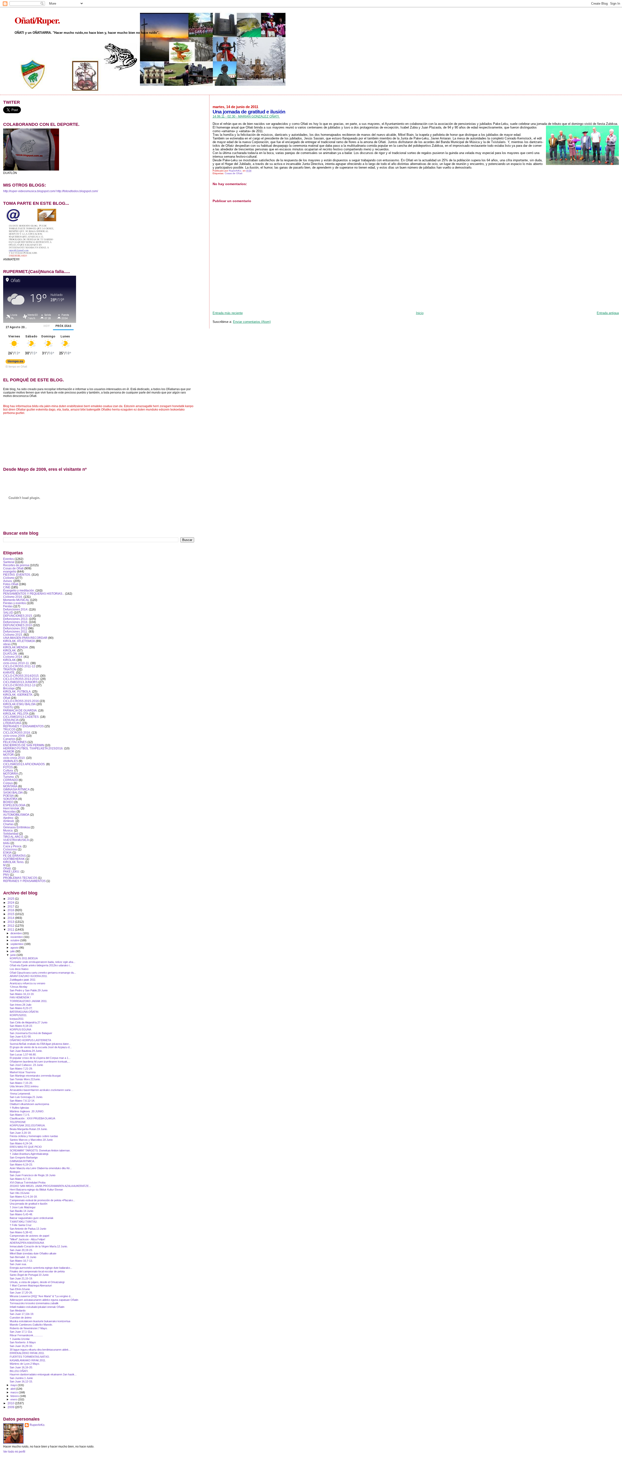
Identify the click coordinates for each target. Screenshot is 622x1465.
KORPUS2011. (18, 1015)
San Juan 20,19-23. (21, 1250)
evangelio (9, 571)
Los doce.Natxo (19, 969)
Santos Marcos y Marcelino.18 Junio (31, 1139)
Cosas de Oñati (233, 173)
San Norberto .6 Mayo (23, 1342)
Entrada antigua (608, 313)
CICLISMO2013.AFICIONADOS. (24, 764)
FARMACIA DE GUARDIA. (20, 710)
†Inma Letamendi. (20, 1093)
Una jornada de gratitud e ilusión (28, 1203)
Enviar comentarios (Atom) (252, 322)
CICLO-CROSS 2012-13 (19, 685)
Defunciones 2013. (15, 618)
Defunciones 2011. (15, 631)
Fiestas (8, 606)
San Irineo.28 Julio (20, 1004)
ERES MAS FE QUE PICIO (26, 1146)
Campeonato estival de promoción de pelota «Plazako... (42, 1200)
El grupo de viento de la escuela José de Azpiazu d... (41, 1047)
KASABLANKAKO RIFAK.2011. (28, 1360)
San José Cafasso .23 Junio (26, 1064)
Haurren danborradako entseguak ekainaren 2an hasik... (43, 1374)
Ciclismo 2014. (13, 656)
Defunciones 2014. (15, 609)
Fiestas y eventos (14, 603)
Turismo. (9, 776)
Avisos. (8, 581)
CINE (6, 587)
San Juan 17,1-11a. (21, 1331)
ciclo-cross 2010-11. (16, 663)
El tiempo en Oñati (16, 366)
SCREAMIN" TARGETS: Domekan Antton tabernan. (40, 1150)
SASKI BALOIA (13, 792)
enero (14, 1399)
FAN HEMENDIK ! (20, 997)
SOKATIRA (10, 798)
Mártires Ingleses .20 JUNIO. (27, 1111)
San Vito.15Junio (19, 1192)
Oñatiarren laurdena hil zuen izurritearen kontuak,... (40, 1061)
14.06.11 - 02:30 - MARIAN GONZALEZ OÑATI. (246, 116)
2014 (11, 917)
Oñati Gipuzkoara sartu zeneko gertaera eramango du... (43, 972)
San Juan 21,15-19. (21, 1278)
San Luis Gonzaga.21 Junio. (26, 1097)
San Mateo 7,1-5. (20, 1114)
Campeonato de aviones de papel (29, 1235)
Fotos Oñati (10, 584)
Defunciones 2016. (15, 622)
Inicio (419, 313)
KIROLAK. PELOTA (15, 713)
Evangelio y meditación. (19, 590)
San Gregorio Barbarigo (24, 1157)
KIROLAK (9, 659)
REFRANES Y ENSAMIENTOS (23, 726)
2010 (11, 1403)
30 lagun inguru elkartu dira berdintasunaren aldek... (40, 1349)
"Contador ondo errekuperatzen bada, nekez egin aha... (42, 961)
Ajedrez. (8, 817)
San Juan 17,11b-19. (22, 1313)
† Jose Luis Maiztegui (22, 1207)
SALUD (8, 612)
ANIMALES (10, 760)
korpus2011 (17, 1018)
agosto (14, 947)
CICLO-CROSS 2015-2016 (21, 701)
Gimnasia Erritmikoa (16, 827)
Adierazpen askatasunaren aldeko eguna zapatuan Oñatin (44, 1299)
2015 (11, 914)
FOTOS (8, 767)
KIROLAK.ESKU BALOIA (19, 704)
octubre (15, 940)
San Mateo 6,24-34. (21, 1143)
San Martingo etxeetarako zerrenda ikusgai (35, 1075)
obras (7, 644)
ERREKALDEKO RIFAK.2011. (27, 1353)
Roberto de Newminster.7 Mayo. (29, 1328)
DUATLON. (10, 653)
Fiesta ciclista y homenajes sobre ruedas (34, 1136)
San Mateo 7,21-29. (21, 1068)
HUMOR (8, 751)
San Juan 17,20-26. (21, 1292)
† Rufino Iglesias (19, 1107)
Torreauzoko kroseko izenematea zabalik (34, 1303)
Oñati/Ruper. (37, 20)
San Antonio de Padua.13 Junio (28, 1228)
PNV (6, 874)
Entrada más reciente (228, 313)
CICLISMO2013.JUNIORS (20, 682)
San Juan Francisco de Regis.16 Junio (32, 1175)
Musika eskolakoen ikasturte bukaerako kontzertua (40, 1321)
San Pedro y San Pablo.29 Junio (29, 990)
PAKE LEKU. (11, 871)
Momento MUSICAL (16, 599)
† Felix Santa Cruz (21, 1225)
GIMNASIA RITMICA (16, 789)
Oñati (6, 697)
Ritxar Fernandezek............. (26, 1335)
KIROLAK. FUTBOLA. (17, 691)
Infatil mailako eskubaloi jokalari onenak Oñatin (37, 1306)
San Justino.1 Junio (21, 1378)
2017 (11, 906)
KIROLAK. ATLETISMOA (19, 641)
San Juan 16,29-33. (21, 1346)
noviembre (17, 936)
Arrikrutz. (9, 820)
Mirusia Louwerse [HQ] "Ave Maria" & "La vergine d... (41, 1296)
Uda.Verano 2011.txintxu (24, 1086)
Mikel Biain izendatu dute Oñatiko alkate (33, 1253)
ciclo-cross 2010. (14, 757)
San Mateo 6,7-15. (20, 1178)
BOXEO (8, 802)
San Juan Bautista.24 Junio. (26, 1050)
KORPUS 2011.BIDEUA (24, 958)
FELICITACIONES (15, 742)
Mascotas (9, 811)
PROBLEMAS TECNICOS (20, 877)
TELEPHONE (18, 1122)
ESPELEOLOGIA (14, 805)
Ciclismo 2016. (13, 596)
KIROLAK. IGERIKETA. (18, 694)
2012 (11, 925)
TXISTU (8, 707)
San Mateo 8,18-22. (21, 1025)
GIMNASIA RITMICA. (22, 1161)
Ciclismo (9, 577)
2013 (11, 921)
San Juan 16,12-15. (21, 1381)
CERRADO (10, 779)
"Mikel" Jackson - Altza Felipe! (27, 1239)
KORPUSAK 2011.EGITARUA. (27, 1125)
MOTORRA (10, 773)
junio (13, 954)
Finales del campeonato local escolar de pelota (37, 1271)
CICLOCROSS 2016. (17, 732)
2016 (11, 910)
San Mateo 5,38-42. (21, 1232)
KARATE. (9, 672)
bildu (6, 843)
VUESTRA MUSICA (16, 839)
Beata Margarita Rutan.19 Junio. (29, 1129)
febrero (15, 1396)
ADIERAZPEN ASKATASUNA (27, 1242)
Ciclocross (10, 849)
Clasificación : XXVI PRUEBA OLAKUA (32, 1118)
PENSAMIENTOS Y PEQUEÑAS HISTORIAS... (33, 593)
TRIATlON (9, 669)
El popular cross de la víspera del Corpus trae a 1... (40, 1057)
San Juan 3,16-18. (20, 1132)
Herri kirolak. (11, 808)
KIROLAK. (10, 650)
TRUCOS (9, 729)
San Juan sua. (18, 1264)
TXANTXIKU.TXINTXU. (23, 1221)
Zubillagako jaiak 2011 (22, 979)
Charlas (8, 824)
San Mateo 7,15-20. (21, 1082)
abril (13, 1388)
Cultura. (8, 770)
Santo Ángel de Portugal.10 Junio (29, 1274)
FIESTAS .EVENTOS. (17, 574)
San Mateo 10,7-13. (21, 1260)
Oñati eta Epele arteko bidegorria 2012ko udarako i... (41, 965)
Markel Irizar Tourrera (22, 1072)
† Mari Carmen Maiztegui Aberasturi (31, 1285)
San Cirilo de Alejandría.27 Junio (28, 1022)
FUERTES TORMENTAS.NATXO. (30, 1356)
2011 (11, 929)
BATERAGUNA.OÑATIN (24, 1011)
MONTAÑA (10, 786)
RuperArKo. (37, 1425)
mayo (14, 1385)
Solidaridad (10, 833)
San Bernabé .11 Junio (23, 1257)
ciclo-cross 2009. (14, 735)
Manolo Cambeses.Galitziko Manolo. (31, 1324)
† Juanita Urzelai (19, 1338)
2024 (11, 902)
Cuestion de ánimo (21, 1317)
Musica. (8, 830)
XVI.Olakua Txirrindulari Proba (27, 1182)
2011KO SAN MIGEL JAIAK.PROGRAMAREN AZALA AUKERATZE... (50, 1185)
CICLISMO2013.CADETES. (21, 716)
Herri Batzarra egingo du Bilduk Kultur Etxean (36, 1189)
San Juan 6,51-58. (20, 1036)
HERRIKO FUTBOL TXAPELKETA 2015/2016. (33, 748)
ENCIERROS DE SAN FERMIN (23, 745)
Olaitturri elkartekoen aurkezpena (29, 1104)
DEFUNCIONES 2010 (17, 625)
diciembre (16, 933)
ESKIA (7, 852)
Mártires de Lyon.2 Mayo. (25, 1363)
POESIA (8, 795)
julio (13, 951)
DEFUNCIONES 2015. (18, 615)
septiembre (17, 943)
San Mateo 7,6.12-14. (22, 1100)
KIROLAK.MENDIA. (16, 647)
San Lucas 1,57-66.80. (23, 1054)
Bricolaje (9, 688)
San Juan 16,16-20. (21, 1367)
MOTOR (8, 754)
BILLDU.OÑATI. (19, 1371)
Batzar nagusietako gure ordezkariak (31, 1218)
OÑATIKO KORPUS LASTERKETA (30, 1040)
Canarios (9, 738)
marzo (14, 1392)
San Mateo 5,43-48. (21, 1214)
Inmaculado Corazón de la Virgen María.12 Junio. (39, 1246)
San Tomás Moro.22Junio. (25, 1079)
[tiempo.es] (15, 362)
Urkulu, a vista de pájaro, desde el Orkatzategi (37, 1282)
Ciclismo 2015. (13, 634)
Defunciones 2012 (15, 628)
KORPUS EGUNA (20, 1029)
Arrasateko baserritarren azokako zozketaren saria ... (41, 1089)
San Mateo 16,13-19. (22, 994)
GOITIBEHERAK (14, 858)
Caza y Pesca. (12, 846)
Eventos (8, 558)
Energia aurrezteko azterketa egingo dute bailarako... (41, 1267)
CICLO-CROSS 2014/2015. (21, 675)
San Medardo (18, 1310)
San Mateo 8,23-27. (21, 1008)
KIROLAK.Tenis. (13, 862)
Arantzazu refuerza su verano (27, 983)
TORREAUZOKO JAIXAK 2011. (28, 1001)
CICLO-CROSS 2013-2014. (21, 678)
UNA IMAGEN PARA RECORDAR (25, 637)
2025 (11, 898)
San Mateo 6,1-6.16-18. (23, 1196)
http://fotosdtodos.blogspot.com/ (77, 191)
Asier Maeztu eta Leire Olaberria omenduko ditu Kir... (41, 1168)
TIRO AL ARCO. (13, 836)
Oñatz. (7, 868)
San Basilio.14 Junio (21, 1210)
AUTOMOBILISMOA (16, 814)
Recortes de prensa (16, 565)
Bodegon (15, 1171)
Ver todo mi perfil (14, 1451)
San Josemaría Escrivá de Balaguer (31, 1033)
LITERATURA (12, 723)
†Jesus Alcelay (18, 986)
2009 (11, 1407)
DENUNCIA (11, 719)
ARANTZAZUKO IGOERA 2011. (29, 976)
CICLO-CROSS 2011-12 (19, 666)
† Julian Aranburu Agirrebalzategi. (29, 1153)
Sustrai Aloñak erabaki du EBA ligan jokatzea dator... (40, 1043)
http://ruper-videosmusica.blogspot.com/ (29, 191)
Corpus (8, 783)
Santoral (8, 562)
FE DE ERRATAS (14, 855)
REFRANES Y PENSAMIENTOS (24, 880)
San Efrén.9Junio (20, 1289)
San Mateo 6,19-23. (21, 1164)
